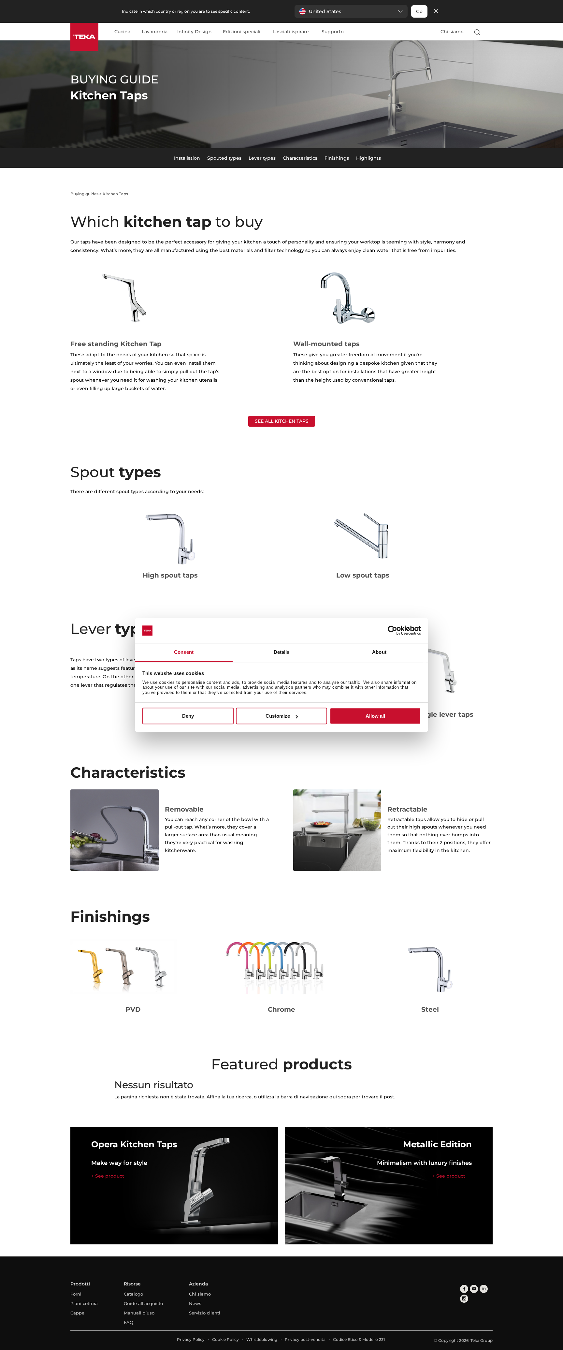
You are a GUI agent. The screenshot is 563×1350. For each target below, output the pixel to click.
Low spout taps (362, 575)
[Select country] (490, 32)
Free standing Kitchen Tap (116, 344)
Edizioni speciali (241, 32)
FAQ (128, 1322)
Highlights (368, 158)
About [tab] (379, 652)
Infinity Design (194, 32)
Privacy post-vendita (305, 1339)
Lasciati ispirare (291, 32)
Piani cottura (84, 1303)
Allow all (375, 716)
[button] (351, 11)
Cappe (77, 1312)
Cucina (122, 32)
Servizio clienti (204, 1312)
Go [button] (419, 11)
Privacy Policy (191, 1339)
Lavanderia (154, 32)
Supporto (333, 32)
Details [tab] (282, 652)
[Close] (436, 11)
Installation (187, 158)
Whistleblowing (261, 1339)
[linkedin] (484, 1289)
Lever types (262, 158)
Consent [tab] (184, 652)
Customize (278, 716)
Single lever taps (444, 714)
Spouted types (224, 158)
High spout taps (170, 575)
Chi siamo (452, 32)
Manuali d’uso (139, 1312)
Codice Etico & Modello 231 (359, 1339)
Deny (188, 716)
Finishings (337, 158)
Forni (75, 1294)
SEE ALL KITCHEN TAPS (282, 421)
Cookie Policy (225, 1339)
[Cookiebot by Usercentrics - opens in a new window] (392, 631)
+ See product (107, 1176)
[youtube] (474, 1289)
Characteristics (300, 158)
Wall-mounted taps (326, 344)
